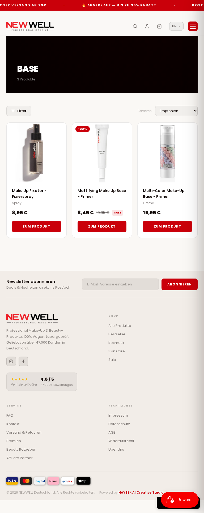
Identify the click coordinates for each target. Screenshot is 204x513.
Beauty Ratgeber (21, 449)
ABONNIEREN (179, 284)
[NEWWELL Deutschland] (30, 26)
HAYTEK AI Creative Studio (140, 492)
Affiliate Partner (19, 457)
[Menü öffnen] (193, 26)
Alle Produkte (119, 325)
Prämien (13, 440)
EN (174, 26)
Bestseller (116, 334)
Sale (112, 359)
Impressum (118, 415)
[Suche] (135, 26)
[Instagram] (11, 361)
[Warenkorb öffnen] (159, 26)
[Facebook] (23, 361)
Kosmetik (116, 342)
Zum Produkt (36, 226)
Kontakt (12, 423)
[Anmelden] (147, 26)
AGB (112, 432)
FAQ (9, 415)
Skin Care (116, 351)
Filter (22, 110)
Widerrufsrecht (121, 440)
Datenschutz (119, 423)
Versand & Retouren (23, 432)
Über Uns (116, 449)
